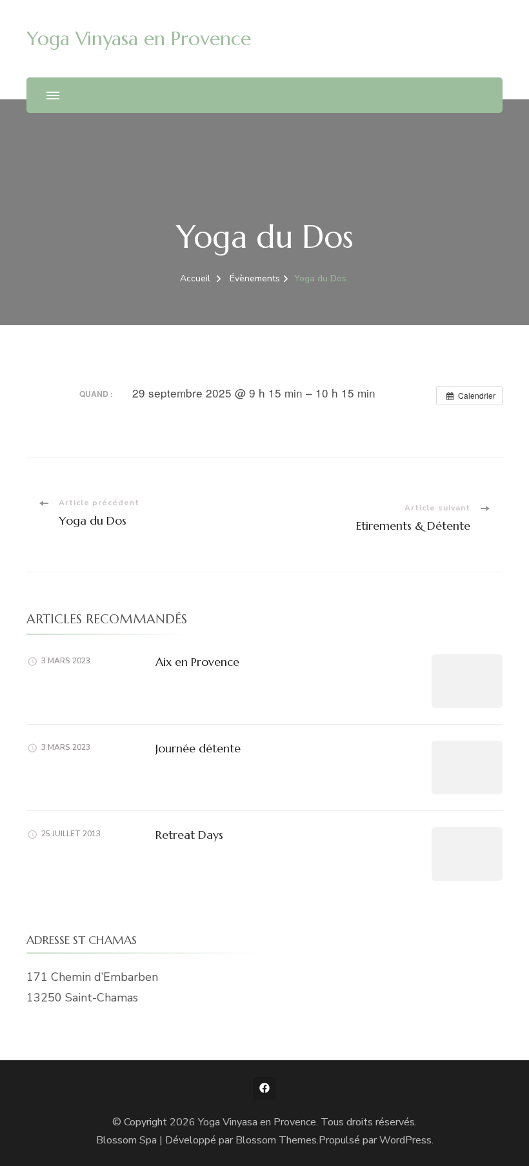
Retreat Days (189, 834)
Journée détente (198, 748)
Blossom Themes (276, 1140)
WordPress (405, 1140)
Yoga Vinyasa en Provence (138, 38)
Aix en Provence (197, 661)
